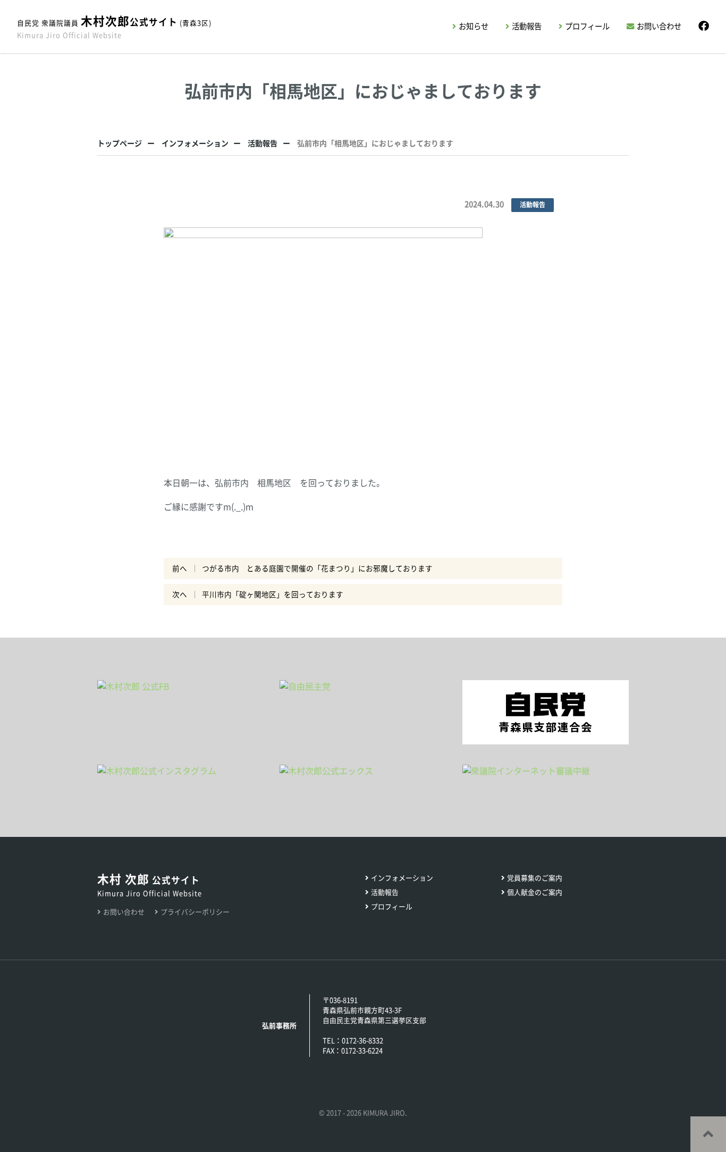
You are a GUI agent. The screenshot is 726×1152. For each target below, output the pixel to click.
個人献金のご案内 (534, 892)
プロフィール (587, 26)
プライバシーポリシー (195, 912)
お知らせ (473, 26)
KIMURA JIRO (384, 1112)
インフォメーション (195, 143)
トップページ (119, 143)
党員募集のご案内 (534, 878)
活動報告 (527, 26)
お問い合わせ (659, 26)
